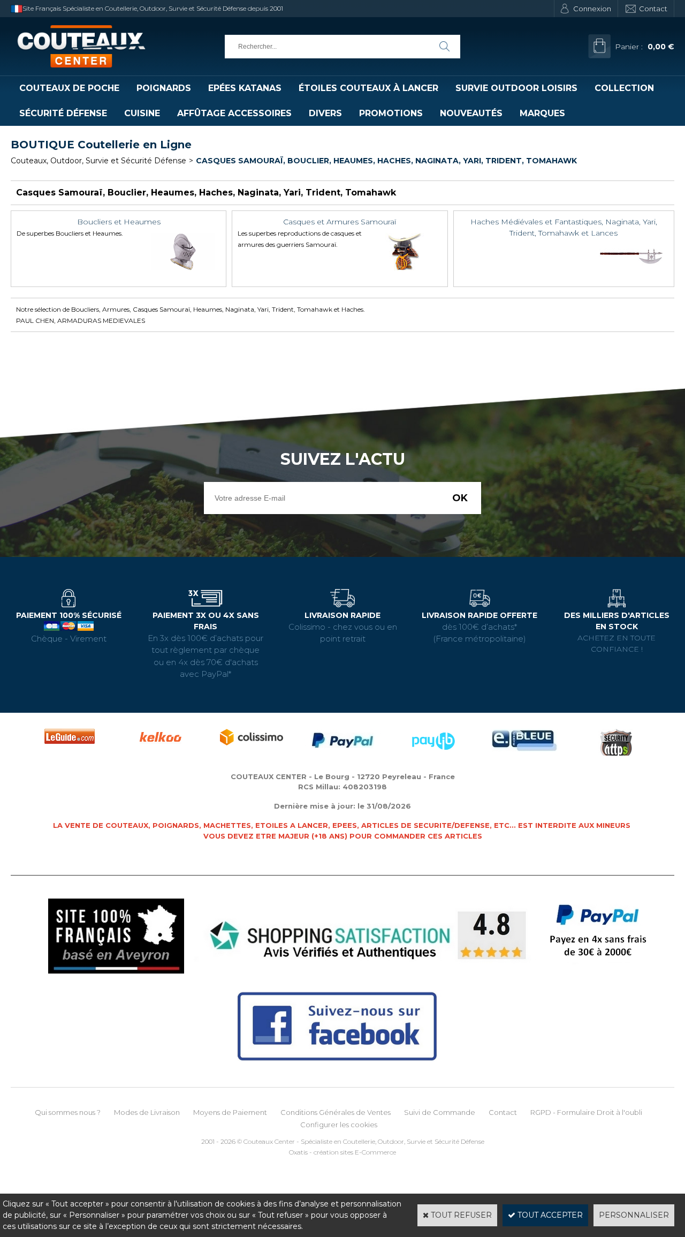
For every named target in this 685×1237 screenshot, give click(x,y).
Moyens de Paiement (230, 1112)
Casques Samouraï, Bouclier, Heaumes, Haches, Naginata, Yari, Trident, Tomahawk (386, 160)
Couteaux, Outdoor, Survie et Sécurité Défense (98, 160)
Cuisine (142, 113)
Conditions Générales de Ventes (335, 1112)
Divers (325, 113)
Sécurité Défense (63, 113)
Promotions (391, 113)
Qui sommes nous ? (68, 1112)
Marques (542, 113)
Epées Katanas (244, 88)
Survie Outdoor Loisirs (516, 88)
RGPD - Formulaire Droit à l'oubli (586, 1112)
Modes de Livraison (147, 1112)
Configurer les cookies (338, 1124)
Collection (624, 88)
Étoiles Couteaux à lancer (368, 88)
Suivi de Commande (439, 1112)
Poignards (163, 88)
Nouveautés (471, 113)
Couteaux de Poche (69, 88)
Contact (653, 8)
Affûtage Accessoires (234, 113)
